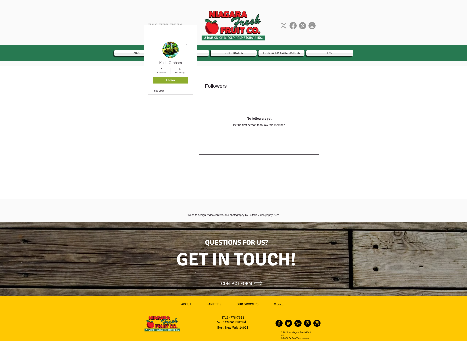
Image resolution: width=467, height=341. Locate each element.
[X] (283, 25)
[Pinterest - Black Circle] (307, 323)
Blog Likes (159, 90)
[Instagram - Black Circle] (317, 323)
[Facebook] (293, 25)
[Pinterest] (302, 25)
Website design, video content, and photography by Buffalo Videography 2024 (233, 214)
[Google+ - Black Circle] (298, 323)
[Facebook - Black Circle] (279, 323)
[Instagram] (312, 25)
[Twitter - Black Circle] (288, 323)
